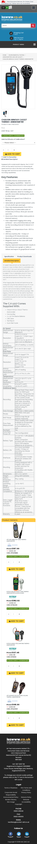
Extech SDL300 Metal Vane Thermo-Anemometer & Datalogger (18, 592)
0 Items (16, 34)
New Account (18, 38)
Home (4, 55)
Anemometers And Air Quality (13, 57)
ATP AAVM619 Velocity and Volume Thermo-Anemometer (17, 696)
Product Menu (18, 44)
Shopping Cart (19, 33)
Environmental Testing (17, 55)
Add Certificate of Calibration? (13, 139)
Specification (9, 256)
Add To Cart (13, 154)
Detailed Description (11, 261)
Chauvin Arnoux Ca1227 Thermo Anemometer (18, 59)
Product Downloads (24, 256)
